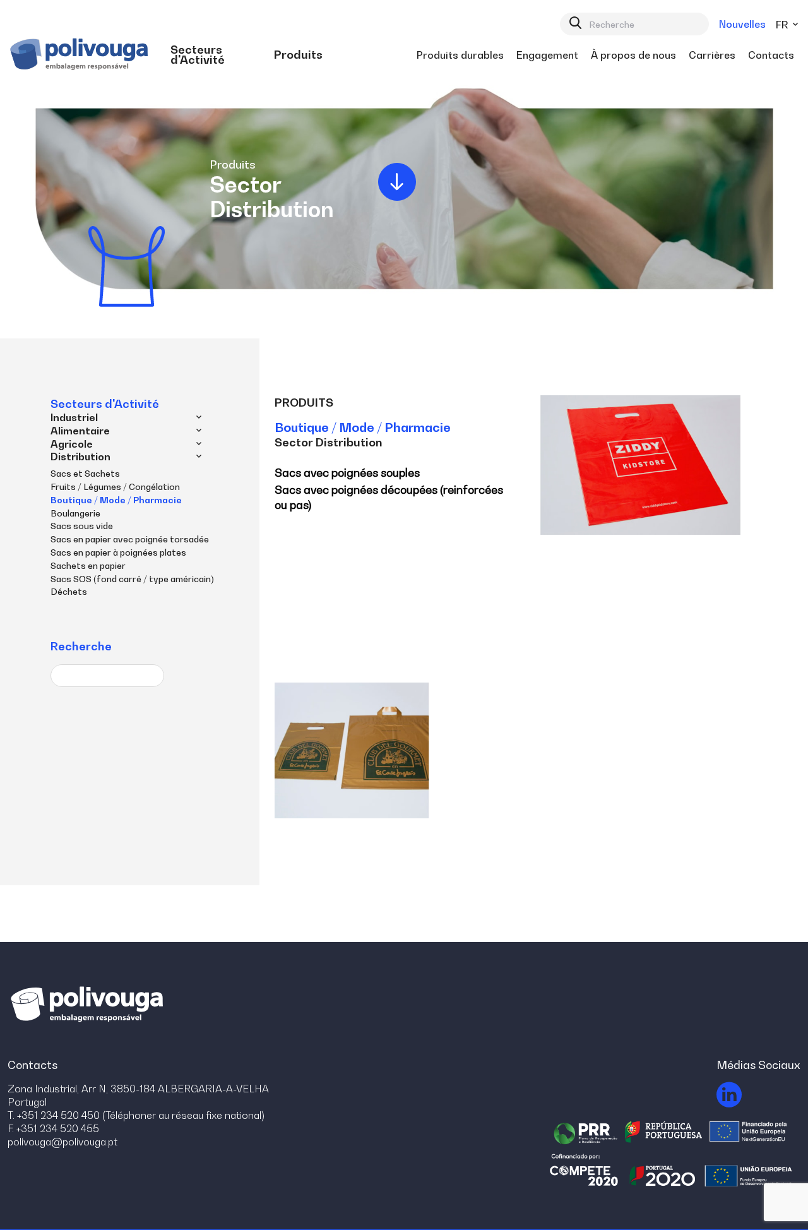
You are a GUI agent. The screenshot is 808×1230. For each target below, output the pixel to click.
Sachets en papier (88, 565)
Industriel (74, 417)
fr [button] (783, 24)
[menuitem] (215, 55)
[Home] (81, 54)
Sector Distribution (329, 442)
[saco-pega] (352, 750)
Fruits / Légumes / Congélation (115, 486)
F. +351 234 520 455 (53, 1128)
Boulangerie (75, 513)
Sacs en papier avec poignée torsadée (129, 539)
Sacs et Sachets (85, 473)
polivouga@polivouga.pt (62, 1141)
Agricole (71, 444)
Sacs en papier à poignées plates (118, 552)
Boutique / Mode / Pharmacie (116, 499)
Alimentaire (80, 430)
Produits (304, 402)
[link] (215, 55)
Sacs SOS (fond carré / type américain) (132, 578)
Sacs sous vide (81, 525)
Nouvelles (742, 24)
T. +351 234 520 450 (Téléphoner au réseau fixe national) (136, 1115)
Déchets (68, 591)
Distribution (80, 456)
